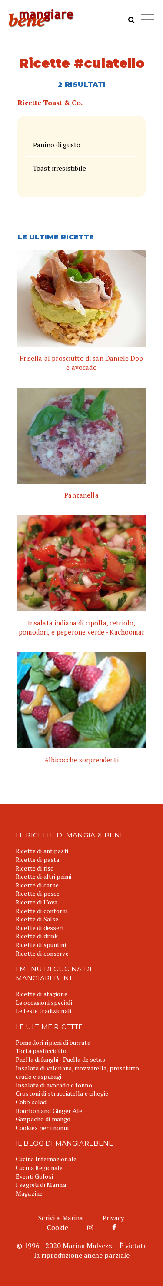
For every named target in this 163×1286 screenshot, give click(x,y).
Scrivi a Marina (60, 1217)
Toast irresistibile (59, 168)
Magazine (29, 1193)
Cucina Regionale (39, 1167)
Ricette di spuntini (41, 944)
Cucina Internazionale (46, 1159)
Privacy (114, 1217)
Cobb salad (31, 1102)
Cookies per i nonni (42, 1127)
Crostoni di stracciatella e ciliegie (62, 1093)
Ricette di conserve (42, 953)
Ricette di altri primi (43, 876)
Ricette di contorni (41, 911)
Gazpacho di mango (43, 1119)
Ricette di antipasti (42, 851)
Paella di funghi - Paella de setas (60, 1059)
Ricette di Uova (36, 902)
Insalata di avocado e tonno (54, 1085)
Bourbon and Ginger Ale (49, 1111)
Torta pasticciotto (41, 1051)
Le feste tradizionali (43, 1011)
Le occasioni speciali (44, 1002)
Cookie (57, 1227)
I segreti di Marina (41, 1184)
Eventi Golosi (34, 1176)
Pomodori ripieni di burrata (53, 1042)
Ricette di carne (37, 885)
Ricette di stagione (41, 994)
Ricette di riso (35, 868)
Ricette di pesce (38, 893)
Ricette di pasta (37, 859)
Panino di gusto (56, 144)
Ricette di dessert (40, 928)
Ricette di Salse (37, 919)
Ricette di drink (37, 936)
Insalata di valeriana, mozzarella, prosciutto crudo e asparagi (77, 1072)
